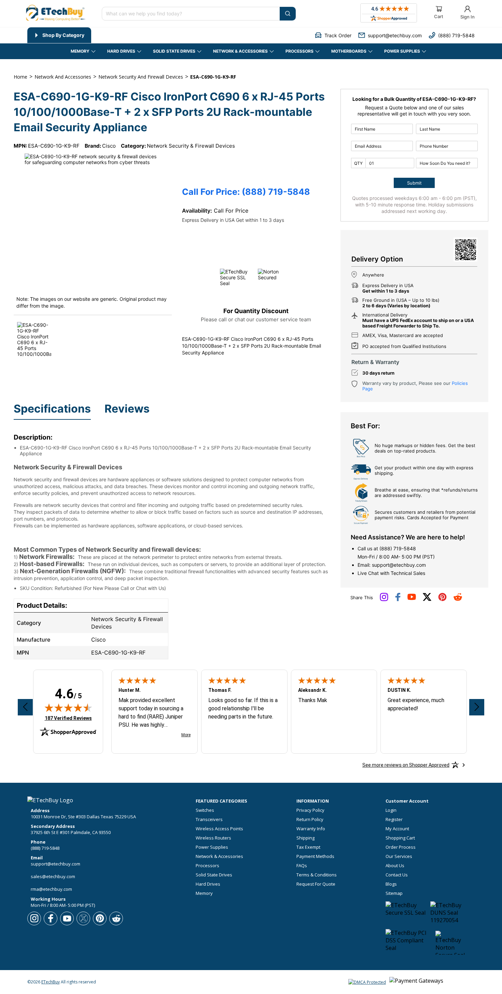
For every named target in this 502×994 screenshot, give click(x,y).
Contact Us (397, 875)
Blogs (391, 884)
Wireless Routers (213, 838)
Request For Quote (315, 884)
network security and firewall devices (140, 76)
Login (391, 810)
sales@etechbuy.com (53, 876)
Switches (205, 810)
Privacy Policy (310, 810)
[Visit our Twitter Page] (427, 599)
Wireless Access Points (219, 829)
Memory (204, 893)
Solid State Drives (214, 875)
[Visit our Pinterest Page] (442, 599)
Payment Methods (315, 856)
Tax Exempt (308, 847)
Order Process (401, 847)
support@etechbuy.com (399, 565)
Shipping (305, 838)
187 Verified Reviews (68, 718)
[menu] (120, 35)
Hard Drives (208, 884)
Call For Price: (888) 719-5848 (246, 192)
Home (20, 76)
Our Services (399, 856)
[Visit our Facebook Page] (398, 599)
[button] (333, 35)
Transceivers (209, 819)
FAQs (301, 865)
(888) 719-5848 (397, 548)
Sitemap (394, 893)
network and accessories (62, 76)
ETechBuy (50, 982)
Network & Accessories (219, 856)
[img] (68, 707)
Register (394, 819)
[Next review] (476, 707)
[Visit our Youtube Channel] (411, 598)
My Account (397, 829)
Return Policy (309, 819)
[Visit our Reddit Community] (458, 599)
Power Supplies (212, 847)
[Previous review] (25, 707)
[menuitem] (59, 35)
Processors (207, 865)
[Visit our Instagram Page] (384, 599)
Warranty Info (310, 829)
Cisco (109, 146)
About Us (395, 865)
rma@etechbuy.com (51, 889)
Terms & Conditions (316, 875)
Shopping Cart (400, 838)
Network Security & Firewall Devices (191, 146)
